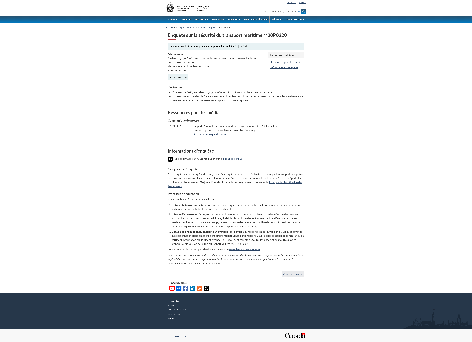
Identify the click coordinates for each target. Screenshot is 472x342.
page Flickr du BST (233, 159)
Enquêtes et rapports (207, 27)
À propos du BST (174, 301)
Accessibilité (173, 305)
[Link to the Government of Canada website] (295, 335)
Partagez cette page (294, 274)
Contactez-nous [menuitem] (294, 19)
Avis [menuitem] (185, 336)
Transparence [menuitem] (173, 336)
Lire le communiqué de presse (210, 134)
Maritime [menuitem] (217, 19)
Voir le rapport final (178, 77)
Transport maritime (185, 27)
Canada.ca (291, 2)
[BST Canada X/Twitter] (206, 288)
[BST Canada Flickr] (178, 288)
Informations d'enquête (284, 67)
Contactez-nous (174, 314)
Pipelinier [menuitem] (233, 19)
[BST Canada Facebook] (185, 288)
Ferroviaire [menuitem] (200, 19)
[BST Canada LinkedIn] (192, 288)
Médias (171, 318)
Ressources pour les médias (286, 62)
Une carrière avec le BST (178, 310)
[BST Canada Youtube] (172, 288)
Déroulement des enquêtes (244, 249)
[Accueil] (188, 6)
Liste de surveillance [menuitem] (254, 19)
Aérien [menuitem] (185, 19)
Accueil (169, 27)
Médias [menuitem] (275, 19)
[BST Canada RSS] (199, 288)
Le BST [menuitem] (171, 19)
